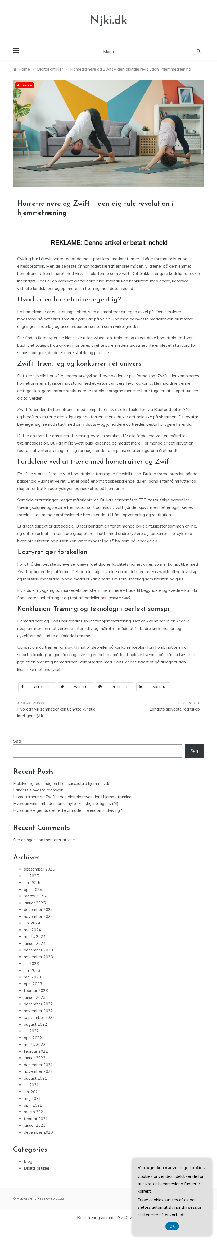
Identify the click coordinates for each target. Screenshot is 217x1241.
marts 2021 (35, 1111)
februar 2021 (36, 1118)
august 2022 (35, 1024)
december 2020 (38, 1132)
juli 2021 (31, 1084)
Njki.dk (108, 21)
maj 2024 (32, 929)
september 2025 (39, 869)
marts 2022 (35, 1044)
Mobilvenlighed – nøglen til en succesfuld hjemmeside (61, 783)
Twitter (80, 687)
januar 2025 (35, 902)
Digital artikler (36, 1168)
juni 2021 (32, 1091)
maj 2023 (32, 976)
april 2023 (33, 983)
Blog (28, 1161)
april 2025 (33, 889)
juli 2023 (31, 963)
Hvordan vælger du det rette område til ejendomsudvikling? (67, 810)
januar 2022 (35, 1057)
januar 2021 (35, 1125)
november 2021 (38, 1071)
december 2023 (38, 949)
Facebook (41, 687)
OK (172, 1226)
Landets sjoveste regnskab (175, 709)
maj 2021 (32, 1098)
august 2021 (35, 1078)
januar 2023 (35, 997)
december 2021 (38, 1064)
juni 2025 (32, 882)
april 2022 (33, 1037)
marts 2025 (35, 896)
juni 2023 (32, 970)
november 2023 (38, 956)
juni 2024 (32, 923)
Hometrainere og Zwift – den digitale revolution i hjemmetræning (72, 796)
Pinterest (119, 687)
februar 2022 (36, 1051)
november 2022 (38, 1010)
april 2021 (33, 1105)
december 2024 (38, 909)
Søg (17, 741)
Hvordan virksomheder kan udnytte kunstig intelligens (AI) (56, 712)
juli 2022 (31, 1030)
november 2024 (38, 916)
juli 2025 (31, 875)
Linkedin (157, 687)
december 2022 (38, 1003)
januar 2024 (35, 943)
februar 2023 (36, 990)
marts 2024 (35, 936)
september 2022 (39, 1017)
